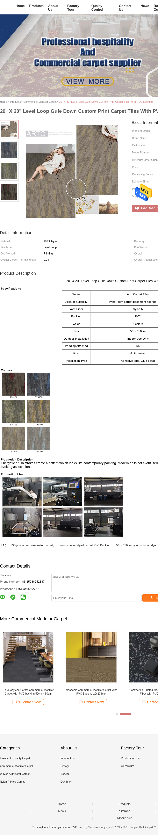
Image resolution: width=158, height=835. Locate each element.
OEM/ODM (127, 766)
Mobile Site (124, 818)
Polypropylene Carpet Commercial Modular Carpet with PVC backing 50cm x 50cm (28, 691)
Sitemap (124, 811)
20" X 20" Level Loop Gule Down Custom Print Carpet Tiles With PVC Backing (106, 101)
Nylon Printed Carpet (12, 781)
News (145, 6)
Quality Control (97, 7)
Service (65, 773)
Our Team (66, 781)
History (64, 766)
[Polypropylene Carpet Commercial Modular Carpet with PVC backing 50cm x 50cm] (28, 657)
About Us (53, 7)
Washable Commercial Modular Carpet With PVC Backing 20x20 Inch (91, 691)
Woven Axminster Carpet (15, 773)
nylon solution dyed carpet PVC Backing (84, 545)
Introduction (67, 758)
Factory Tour (73, 7)
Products (36, 6)
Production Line (130, 758)
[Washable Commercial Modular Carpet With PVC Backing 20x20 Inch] (91, 657)
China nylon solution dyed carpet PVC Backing (59, 827)
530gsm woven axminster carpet (31, 545)
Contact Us (125, 7)
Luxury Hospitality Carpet (15, 758)
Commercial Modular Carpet (16, 766)
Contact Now (31, 702)
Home (20, 6)
